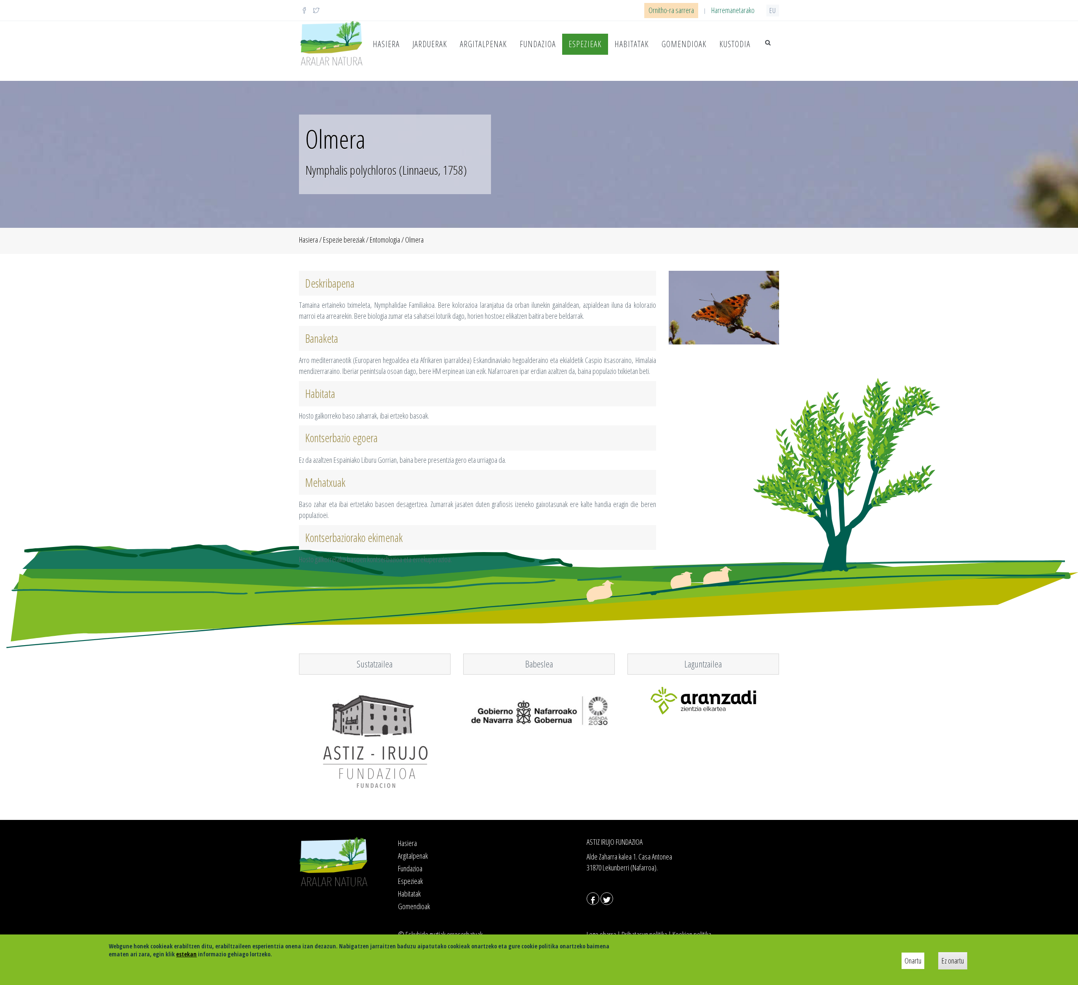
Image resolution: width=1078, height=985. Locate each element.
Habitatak (631, 44)
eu (772, 10)
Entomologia (385, 240)
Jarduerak (429, 44)
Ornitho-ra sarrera (671, 10)
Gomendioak (684, 44)
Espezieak (585, 44)
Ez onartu (953, 961)
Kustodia (734, 44)
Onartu (913, 961)
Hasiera (386, 44)
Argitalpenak (483, 44)
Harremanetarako (733, 10)
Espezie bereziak (344, 240)
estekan (186, 954)
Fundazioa (538, 44)
